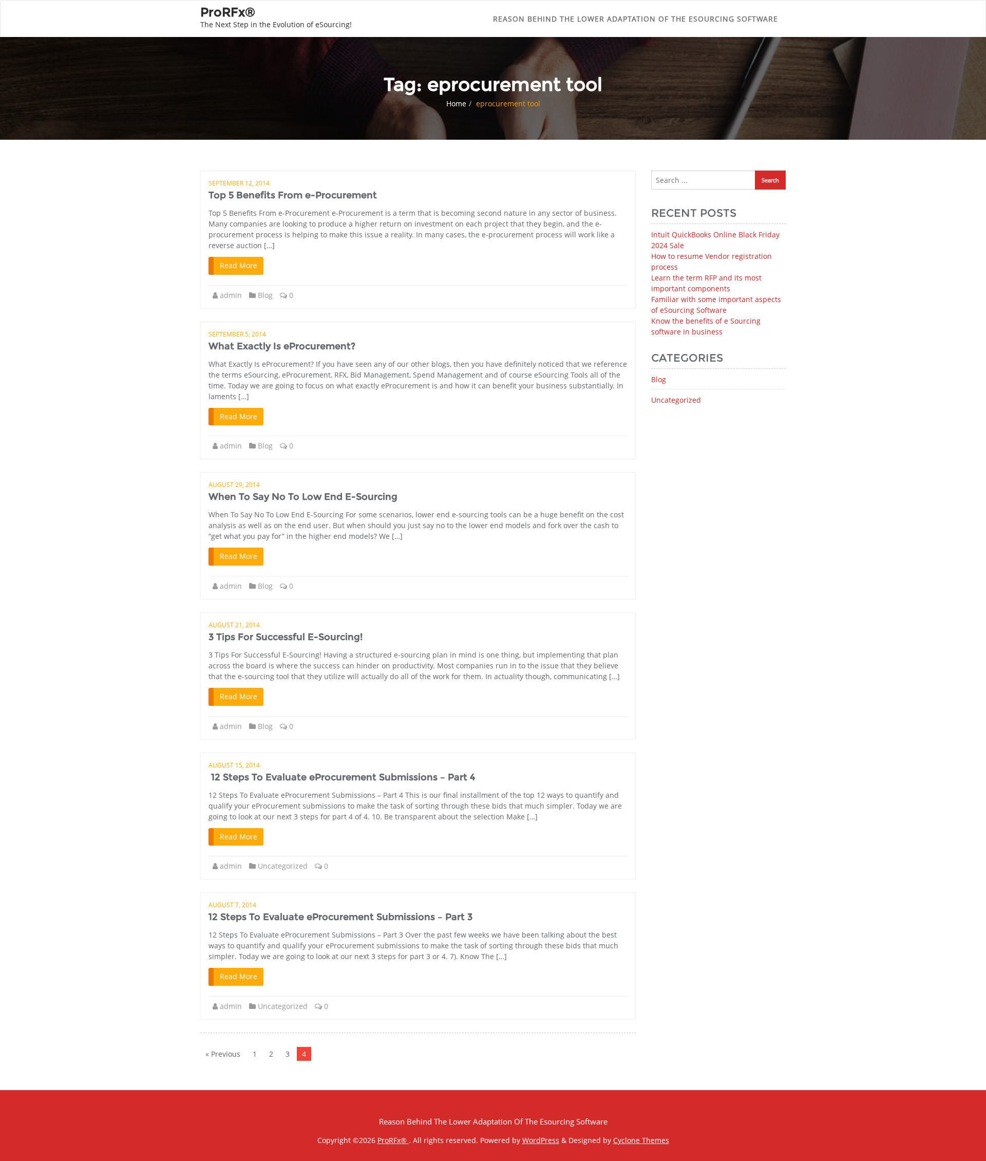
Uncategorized (283, 866)
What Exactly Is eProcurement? (281, 346)
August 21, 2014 (234, 625)
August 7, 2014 (232, 905)
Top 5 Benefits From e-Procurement (292, 195)
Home (456, 103)
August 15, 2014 (234, 765)
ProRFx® (393, 1140)
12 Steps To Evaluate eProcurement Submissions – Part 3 (340, 917)
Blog (265, 295)
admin (231, 295)
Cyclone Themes (641, 1140)
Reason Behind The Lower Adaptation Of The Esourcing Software (635, 19)
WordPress (540, 1140)
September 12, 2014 (239, 183)
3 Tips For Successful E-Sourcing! (285, 637)
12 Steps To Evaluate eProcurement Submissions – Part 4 (341, 777)
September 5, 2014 (237, 334)
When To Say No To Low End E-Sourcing (302, 496)
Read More (238, 265)
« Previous (222, 1054)
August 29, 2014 (234, 484)
